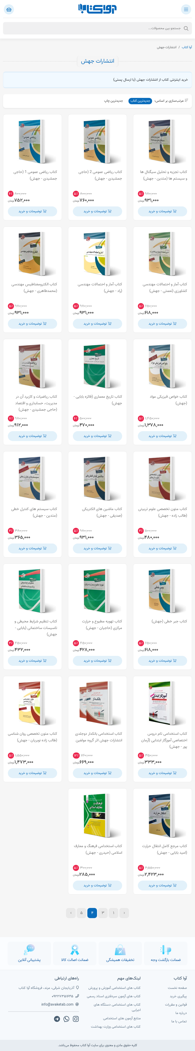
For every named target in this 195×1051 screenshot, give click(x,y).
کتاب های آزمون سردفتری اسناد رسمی (114, 996)
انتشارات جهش (97, 61)
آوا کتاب (187, 47)
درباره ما (181, 1013)
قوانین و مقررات (176, 1005)
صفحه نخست (177, 988)
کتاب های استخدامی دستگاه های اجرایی (117, 1007)
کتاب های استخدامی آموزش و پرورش (114, 988)
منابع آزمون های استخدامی (122, 1018)
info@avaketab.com (57, 1004)
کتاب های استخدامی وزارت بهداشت (116, 1027)
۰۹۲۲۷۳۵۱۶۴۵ (62, 996)
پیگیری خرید (178, 996)
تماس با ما (179, 1021)
